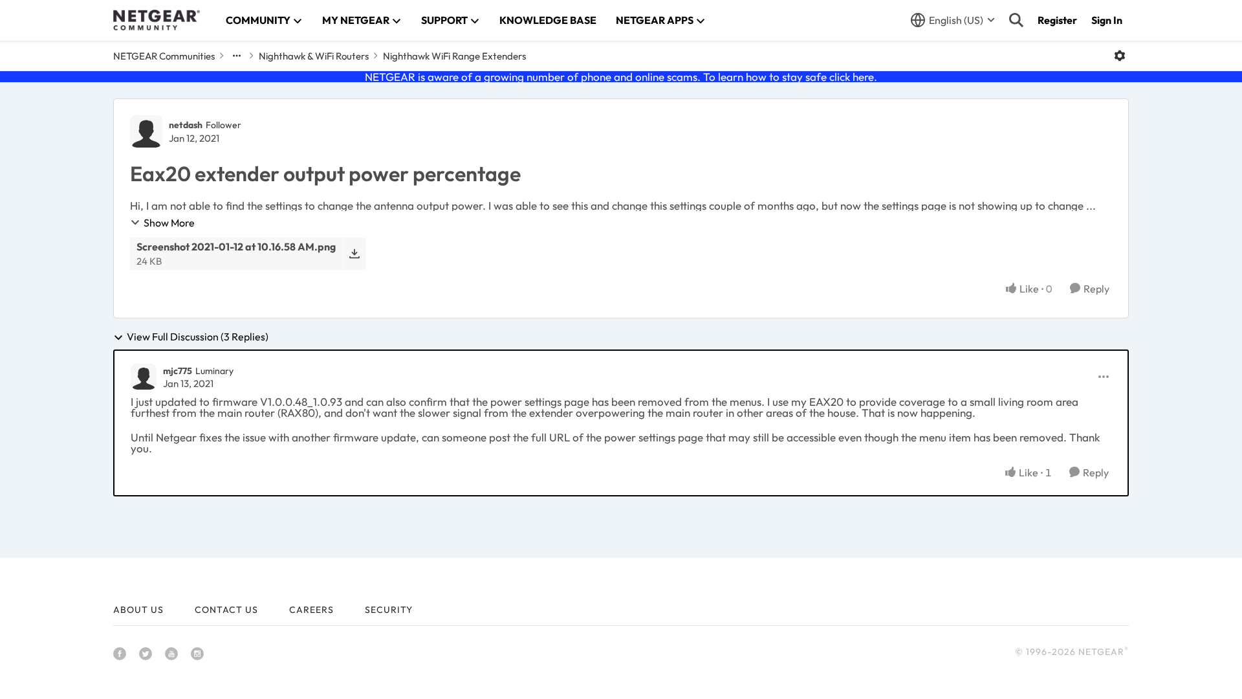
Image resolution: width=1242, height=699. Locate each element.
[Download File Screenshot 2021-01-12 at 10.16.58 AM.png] (354, 253)
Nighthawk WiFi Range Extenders (454, 56)
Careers (311, 610)
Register (1057, 20)
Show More (169, 222)
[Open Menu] (1120, 56)
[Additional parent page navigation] (237, 56)
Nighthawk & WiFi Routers (314, 56)
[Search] (1016, 20)
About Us (138, 610)
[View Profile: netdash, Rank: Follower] (146, 131)
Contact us (226, 610)
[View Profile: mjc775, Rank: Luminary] (144, 377)
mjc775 (177, 370)
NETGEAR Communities (164, 56)
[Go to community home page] (156, 20)
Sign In (1106, 20)
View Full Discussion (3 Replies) (197, 337)
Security (389, 610)
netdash (185, 124)
